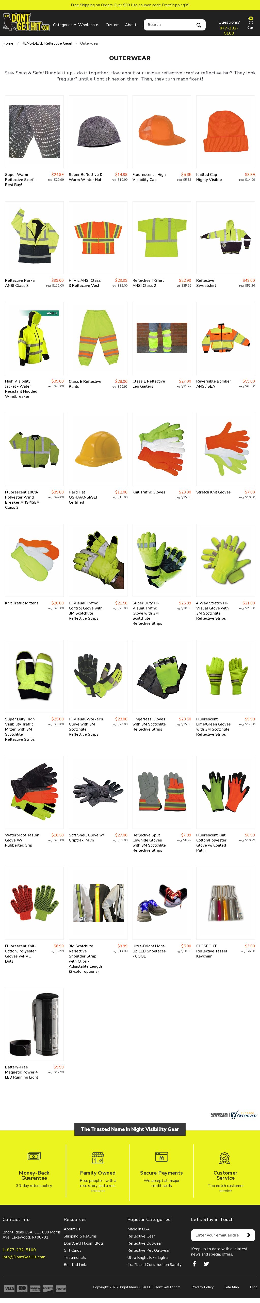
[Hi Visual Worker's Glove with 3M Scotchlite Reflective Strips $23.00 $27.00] (98, 676)
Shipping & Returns (80, 1236)
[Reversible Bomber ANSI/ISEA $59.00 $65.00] (225, 338)
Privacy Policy (203, 1287)
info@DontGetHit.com (24, 1257)
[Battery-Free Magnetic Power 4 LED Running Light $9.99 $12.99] (34, 1024)
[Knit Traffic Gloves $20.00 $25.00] (162, 449)
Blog (253, 1287)
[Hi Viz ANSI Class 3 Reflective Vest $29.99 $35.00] (98, 237)
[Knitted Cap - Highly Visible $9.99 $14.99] (225, 131)
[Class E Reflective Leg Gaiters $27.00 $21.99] (162, 338)
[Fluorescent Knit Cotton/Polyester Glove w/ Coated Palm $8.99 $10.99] (225, 792)
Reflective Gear (141, 1236)
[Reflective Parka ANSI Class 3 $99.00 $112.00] (34, 237)
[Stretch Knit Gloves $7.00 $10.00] (225, 449)
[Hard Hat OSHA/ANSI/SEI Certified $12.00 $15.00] (98, 449)
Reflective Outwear (144, 1243)
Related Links (76, 1264)
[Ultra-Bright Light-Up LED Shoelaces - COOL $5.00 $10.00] (162, 903)
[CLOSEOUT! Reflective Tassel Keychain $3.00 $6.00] (225, 903)
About (130, 24)
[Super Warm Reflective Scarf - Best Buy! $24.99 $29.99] (34, 131)
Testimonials (75, 1257)
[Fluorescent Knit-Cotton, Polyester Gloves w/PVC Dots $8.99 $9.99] (34, 903)
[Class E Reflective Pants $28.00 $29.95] (98, 338)
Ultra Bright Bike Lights (148, 1257)
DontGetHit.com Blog (83, 1243)
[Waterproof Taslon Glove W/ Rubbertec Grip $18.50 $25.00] (34, 792)
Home (8, 43)
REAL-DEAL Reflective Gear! (47, 43)
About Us (72, 1229)
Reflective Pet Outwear (148, 1250)
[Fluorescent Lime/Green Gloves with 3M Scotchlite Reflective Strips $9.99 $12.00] (225, 676)
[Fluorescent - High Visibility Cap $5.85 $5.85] (162, 131)
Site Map (232, 1287)
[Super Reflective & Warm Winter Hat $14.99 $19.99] (98, 131)
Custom (113, 24)
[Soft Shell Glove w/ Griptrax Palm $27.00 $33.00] (98, 792)
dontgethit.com (26, 22)
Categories (63, 25)
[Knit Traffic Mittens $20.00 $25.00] (34, 560)
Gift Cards (72, 1250)
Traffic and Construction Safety (154, 1264)
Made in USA (138, 1229)
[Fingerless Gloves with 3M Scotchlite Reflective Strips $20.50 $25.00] (162, 676)
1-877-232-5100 (19, 1249)
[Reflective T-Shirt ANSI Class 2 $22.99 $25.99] (162, 237)
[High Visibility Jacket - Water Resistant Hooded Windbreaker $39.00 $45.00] (34, 338)
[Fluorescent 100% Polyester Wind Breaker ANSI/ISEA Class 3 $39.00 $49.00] (34, 449)
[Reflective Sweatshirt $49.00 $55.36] (225, 237)
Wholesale (88, 24)
